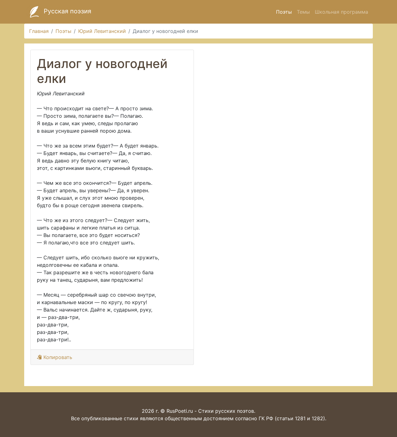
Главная (39, 31)
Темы (303, 12)
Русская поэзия (66, 11)
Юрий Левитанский (102, 31)
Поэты (284, 12)
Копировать (57, 357)
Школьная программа (341, 12)
